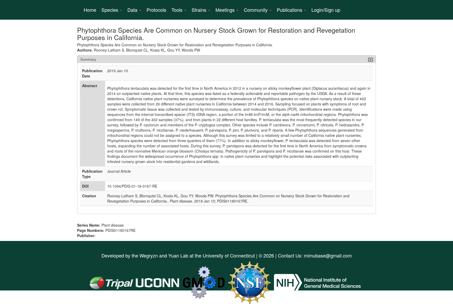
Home (90, 9)
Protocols (156, 9)
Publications (290, 9)
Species (110, 9)
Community (256, 9)
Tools (177, 9)
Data (133, 9)
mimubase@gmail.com (328, 255)
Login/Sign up (325, 9)
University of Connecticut (229, 255)
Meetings (225, 9)
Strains (200, 9)
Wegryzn (148, 255)
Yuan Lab (178, 255)
